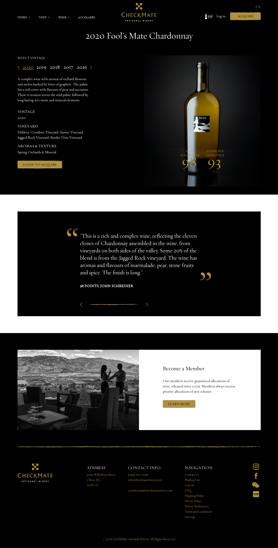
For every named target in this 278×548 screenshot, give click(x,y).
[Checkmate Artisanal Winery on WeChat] (255, 485)
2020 (28, 67)
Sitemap (190, 517)
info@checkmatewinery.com (145, 480)
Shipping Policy (194, 496)
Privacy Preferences (196, 506)
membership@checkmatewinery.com (150, 490)
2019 (41, 67)
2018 (55, 67)
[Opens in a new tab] (256, 467)
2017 (68, 67)
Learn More (179, 404)
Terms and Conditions (198, 512)
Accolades (86, 17)
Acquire (245, 16)
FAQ (188, 490)
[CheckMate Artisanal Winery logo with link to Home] (139, 12)
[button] (81, 305)
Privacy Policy (193, 501)
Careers (189, 485)
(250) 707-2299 (138, 475)
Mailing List (192, 480)
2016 (82, 67)
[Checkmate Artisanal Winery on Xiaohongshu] (256, 494)
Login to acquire (40, 164)
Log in (220, 16)
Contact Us (192, 475)
